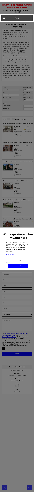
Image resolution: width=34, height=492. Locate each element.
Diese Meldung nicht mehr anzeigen (20, 261)
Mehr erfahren (10, 254)
